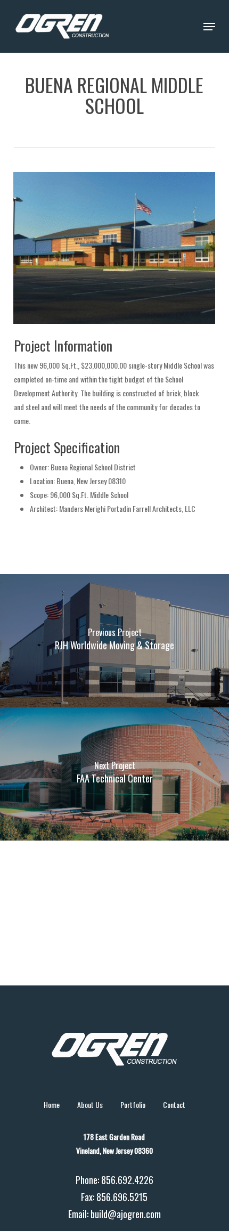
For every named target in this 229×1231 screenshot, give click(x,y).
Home (52, 1104)
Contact (174, 1104)
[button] (209, 26)
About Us (90, 1104)
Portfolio (132, 1104)
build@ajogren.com (126, 1214)
